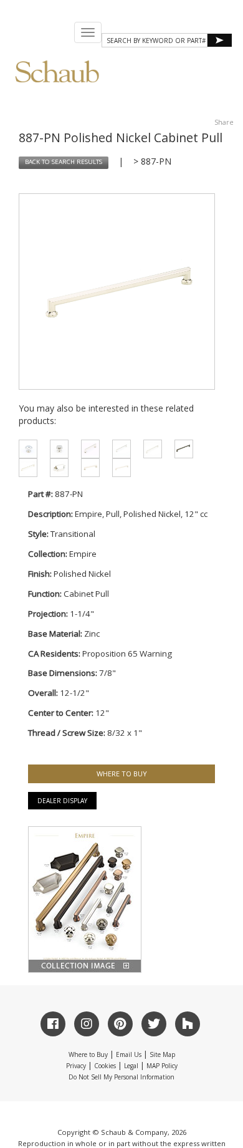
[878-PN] (56, 467)
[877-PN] (87, 449)
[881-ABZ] (180, 449)
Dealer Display (62, 800)
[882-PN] (56, 449)
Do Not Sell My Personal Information (121, 1077)
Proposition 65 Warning (127, 653)
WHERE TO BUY (122, 773)
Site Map (162, 1054)
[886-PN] (118, 467)
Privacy (76, 1065)
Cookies (105, 1065)
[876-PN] (24, 449)
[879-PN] (118, 449)
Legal (131, 1065)
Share (224, 122)
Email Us (128, 1054)
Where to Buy (88, 1054)
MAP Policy (162, 1065)
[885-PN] (87, 467)
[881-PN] (24, 467)
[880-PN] (149, 449)
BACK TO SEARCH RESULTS (63, 162)
